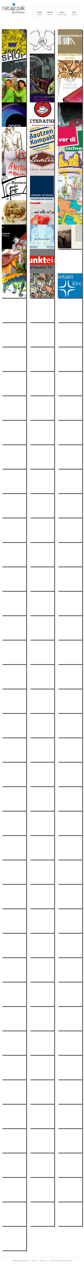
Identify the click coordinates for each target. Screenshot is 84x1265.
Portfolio (40, 13)
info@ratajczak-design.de (21, 1260)
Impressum (44, 1260)
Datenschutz (54, 1260)
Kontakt (74, 13)
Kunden (50, 13)
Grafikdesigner (62, 13)
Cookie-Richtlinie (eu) (65, 1260)
